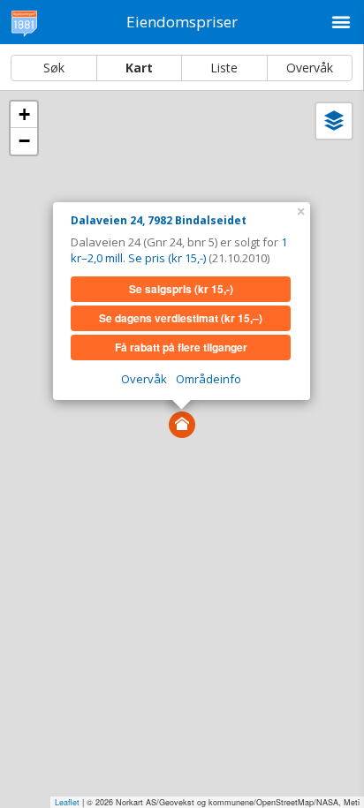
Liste (224, 67)
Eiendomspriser (182, 21)
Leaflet (67, 802)
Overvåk (309, 67)
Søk (53, 67)
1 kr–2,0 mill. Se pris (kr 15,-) (179, 250)
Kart (139, 67)
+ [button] (24, 114)
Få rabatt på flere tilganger (181, 347)
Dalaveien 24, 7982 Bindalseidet (158, 220)
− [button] (24, 141)
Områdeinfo (208, 379)
